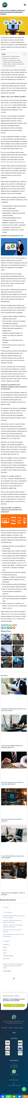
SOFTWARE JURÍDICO (8, 955)
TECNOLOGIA (6, 958)
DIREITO (5, 947)
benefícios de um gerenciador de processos (13, 162)
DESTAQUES (6, 944)
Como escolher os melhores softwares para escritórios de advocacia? (13, 64)
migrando (11, 438)
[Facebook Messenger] (8, 627)
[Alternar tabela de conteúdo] (24, 54)
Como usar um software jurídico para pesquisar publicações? (11, 746)
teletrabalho (4, 478)
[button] (25, 4)
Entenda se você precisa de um (10, 58)
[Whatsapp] (5, 627)
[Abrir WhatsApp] (24, 1089)
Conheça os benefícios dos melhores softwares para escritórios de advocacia (12, 61)
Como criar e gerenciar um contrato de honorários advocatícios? (12, 783)
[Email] (11, 627)
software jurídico (7, 105)
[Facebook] (2, 627)
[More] (14, 627)
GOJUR (24, 563)
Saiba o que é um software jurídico (11, 56)
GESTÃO (5, 950)
